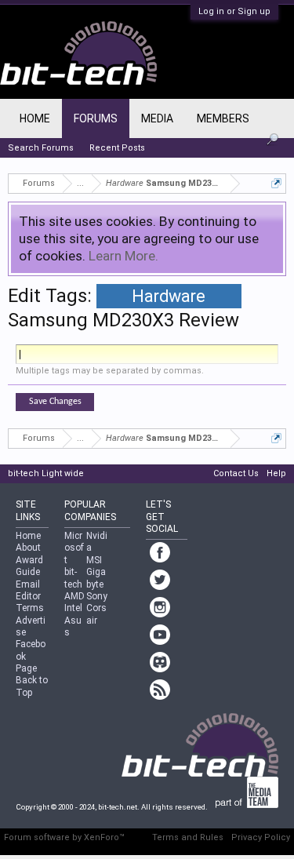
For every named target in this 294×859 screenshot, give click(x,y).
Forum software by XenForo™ (64, 837)
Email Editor (28, 590)
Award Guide (29, 566)
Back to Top (32, 686)
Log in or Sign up (234, 11)
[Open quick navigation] (276, 183)
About (28, 547)
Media (157, 118)
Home (35, 118)
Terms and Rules (187, 837)
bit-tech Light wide (46, 473)
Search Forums (41, 148)
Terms (30, 607)
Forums (96, 118)
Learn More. (123, 256)
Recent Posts (117, 148)
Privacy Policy (260, 837)
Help (276, 473)
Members (223, 118)
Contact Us (236, 473)
